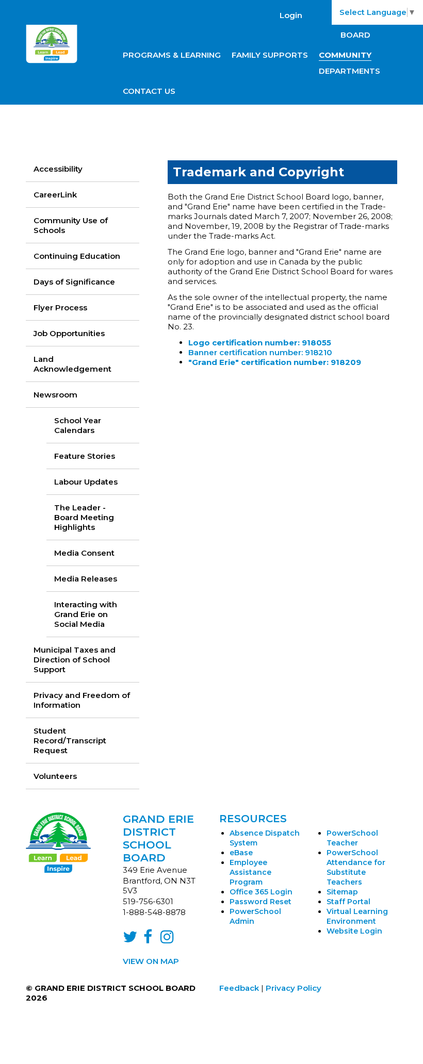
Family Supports (270, 55)
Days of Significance (74, 282)
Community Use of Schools (71, 225)
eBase (241, 852)
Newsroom (55, 395)
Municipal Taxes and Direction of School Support (75, 659)
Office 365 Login (261, 891)
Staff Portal (348, 901)
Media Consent (84, 553)
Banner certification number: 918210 (260, 352)
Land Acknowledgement (72, 364)
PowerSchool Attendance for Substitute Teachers (356, 867)
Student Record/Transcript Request (70, 740)
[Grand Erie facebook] (147, 939)
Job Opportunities (69, 333)
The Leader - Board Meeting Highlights (84, 517)
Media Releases (85, 579)
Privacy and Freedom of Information (82, 700)
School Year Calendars (77, 425)
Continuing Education (77, 256)
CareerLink (55, 195)
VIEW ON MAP (151, 961)
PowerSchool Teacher (352, 837)
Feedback (239, 988)
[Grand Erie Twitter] (130, 939)
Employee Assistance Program (250, 872)
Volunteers (55, 776)
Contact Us (149, 91)
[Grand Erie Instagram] (167, 939)
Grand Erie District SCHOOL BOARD (158, 838)
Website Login (354, 931)
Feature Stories (84, 456)
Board (355, 35)
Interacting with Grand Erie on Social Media (85, 614)
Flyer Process (60, 307)
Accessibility (58, 169)
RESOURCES (253, 818)
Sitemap (342, 891)
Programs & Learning (172, 55)
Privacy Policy (293, 988)
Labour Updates (86, 482)
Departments (349, 71)
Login (291, 15)
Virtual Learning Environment (357, 916)
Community (345, 55)
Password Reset (260, 901)
